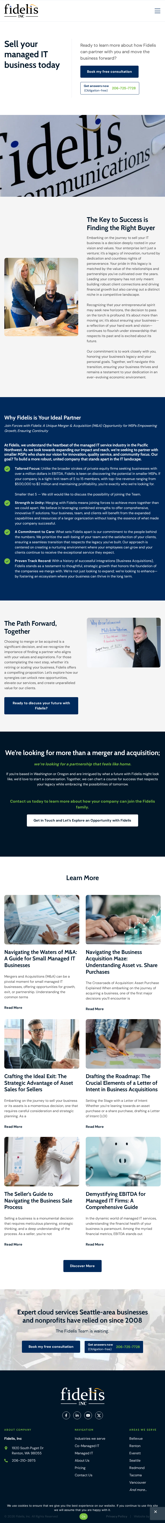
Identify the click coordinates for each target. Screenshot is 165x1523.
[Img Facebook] (66, 1415)
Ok (84, 1516)
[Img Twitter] (99, 1415)
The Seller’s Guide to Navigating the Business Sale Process (38, 1200)
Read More (13, 1007)
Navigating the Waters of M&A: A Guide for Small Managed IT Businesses (40, 958)
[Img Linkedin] (77, 1415)
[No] (155, 1512)
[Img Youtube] (88, 1415)
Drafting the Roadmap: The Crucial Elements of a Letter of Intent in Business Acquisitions (122, 1083)
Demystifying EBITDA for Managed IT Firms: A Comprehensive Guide (115, 1200)
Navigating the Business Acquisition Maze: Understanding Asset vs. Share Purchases (121, 962)
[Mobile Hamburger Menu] (157, 11)
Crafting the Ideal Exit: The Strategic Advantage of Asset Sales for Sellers (38, 1083)
